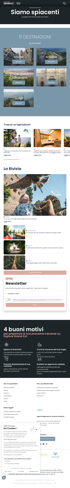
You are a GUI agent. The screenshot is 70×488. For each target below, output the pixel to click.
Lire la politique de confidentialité (13, 455)
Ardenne (6, 393)
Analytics (7, 461)
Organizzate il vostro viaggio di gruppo (48, 390)
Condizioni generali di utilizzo (12, 412)
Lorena (6, 399)
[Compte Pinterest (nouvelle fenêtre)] (46, 444)
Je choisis (21, 471)
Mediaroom (40, 396)
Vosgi (5, 401)
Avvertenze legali (9, 417)
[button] (4, 477)
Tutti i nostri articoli (35, 273)
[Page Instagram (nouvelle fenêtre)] (40, 444)
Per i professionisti (45, 383)
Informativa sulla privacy (11, 414)
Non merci (8, 471)
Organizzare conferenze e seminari (47, 388)
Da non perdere (11, 383)
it (17, 3)
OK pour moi (33, 471)
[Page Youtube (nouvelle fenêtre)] (43, 444)
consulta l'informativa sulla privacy (53, 301)
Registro (35, 305)
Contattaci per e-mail (46, 439)
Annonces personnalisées (12, 464)
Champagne (7, 396)
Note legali (8, 407)
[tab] (11, 159)
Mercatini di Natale (9, 388)
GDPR (55, 483)
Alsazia (6, 390)
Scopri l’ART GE (41, 393)
